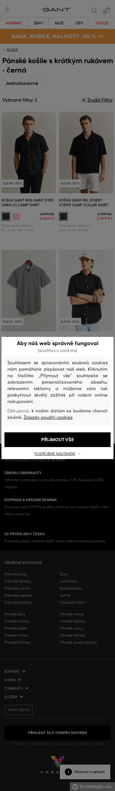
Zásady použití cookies (48, 417)
